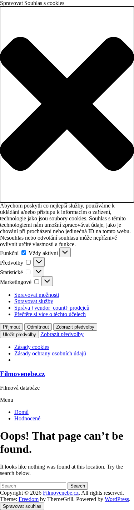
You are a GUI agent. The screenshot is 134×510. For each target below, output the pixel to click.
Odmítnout (38, 327)
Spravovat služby (33, 301)
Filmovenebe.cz (22, 374)
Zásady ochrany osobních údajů (50, 353)
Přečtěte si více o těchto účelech (50, 314)
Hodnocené (27, 418)
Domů (21, 412)
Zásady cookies (31, 347)
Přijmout (11, 327)
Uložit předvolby (19, 334)
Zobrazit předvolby (75, 327)
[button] (67, 104)
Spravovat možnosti (36, 295)
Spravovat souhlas (22, 506)
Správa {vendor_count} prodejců (51, 308)
